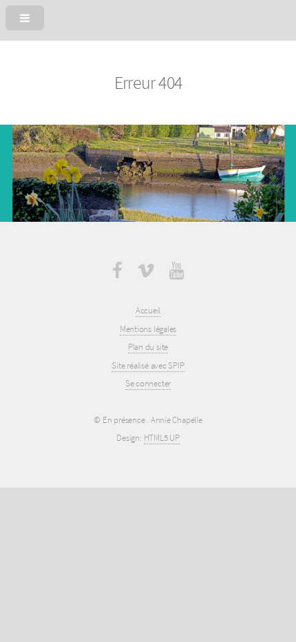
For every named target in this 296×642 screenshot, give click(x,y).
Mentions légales (148, 329)
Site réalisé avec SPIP (148, 365)
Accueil (148, 310)
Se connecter (148, 383)
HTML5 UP (162, 438)
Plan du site (148, 347)
